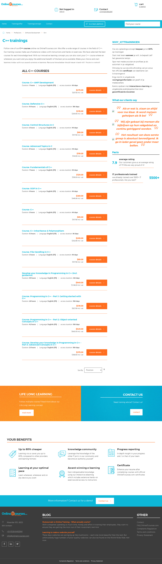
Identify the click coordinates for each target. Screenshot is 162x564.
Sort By (80, 370)
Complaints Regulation (147, 529)
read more (26, 413)
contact (136, 412)
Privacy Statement (145, 535)
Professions (18, 32)
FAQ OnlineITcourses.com (148, 525)
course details (95, 90)
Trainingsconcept (34, 24)
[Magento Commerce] (12, 4)
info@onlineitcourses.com (18, 536)
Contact (103, 9)
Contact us (104, 501)
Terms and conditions (146, 532)
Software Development (32, 32)
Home (4, 24)
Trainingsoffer (17, 24)
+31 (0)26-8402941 (105, 12)
